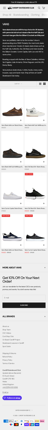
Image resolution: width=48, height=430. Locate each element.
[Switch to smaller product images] (44, 83)
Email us (5, 392)
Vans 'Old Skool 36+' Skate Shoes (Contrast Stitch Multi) (35, 208)
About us (5, 326)
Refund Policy (7, 357)
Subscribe (24, 305)
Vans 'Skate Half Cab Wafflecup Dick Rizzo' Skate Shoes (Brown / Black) (12, 167)
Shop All (7, 14)
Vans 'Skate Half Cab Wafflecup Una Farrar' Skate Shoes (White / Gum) (36, 125)
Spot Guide (6, 346)
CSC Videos (6, 333)
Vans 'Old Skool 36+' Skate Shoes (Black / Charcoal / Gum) (35, 167)
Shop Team (6, 330)
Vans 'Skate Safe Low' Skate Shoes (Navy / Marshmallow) (11, 250)
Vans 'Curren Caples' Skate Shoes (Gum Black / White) (35, 250)
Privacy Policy (7, 360)
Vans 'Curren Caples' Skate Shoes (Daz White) (11, 208)
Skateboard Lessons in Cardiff (13, 343)
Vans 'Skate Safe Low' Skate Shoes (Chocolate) (11, 125)
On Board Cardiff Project (11, 340)
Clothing (35, 14)
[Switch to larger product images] (40, 83)
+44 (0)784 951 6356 (10, 387)
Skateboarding (21, 14)
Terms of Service (8, 363)
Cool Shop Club (8, 336)
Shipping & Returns (9, 353)
